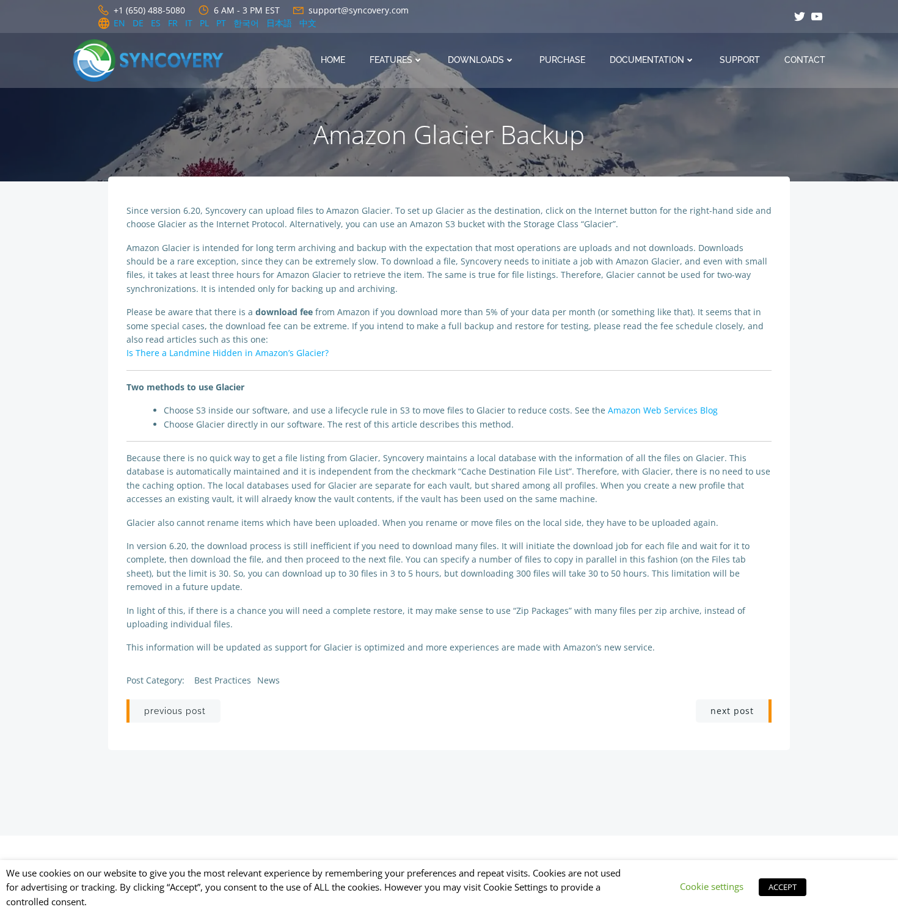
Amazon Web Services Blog (663, 410)
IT (188, 23)
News (268, 680)
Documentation (647, 60)
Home (333, 60)
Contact (804, 60)
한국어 (246, 23)
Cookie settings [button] (711, 886)
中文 (307, 23)
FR (173, 23)
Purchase (562, 60)
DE (138, 23)
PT (221, 23)
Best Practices (222, 680)
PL (204, 23)
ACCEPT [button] (782, 886)
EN (119, 23)
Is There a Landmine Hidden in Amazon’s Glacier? (227, 353)
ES (156, 23)
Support (740, 60)
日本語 (279, 23)
